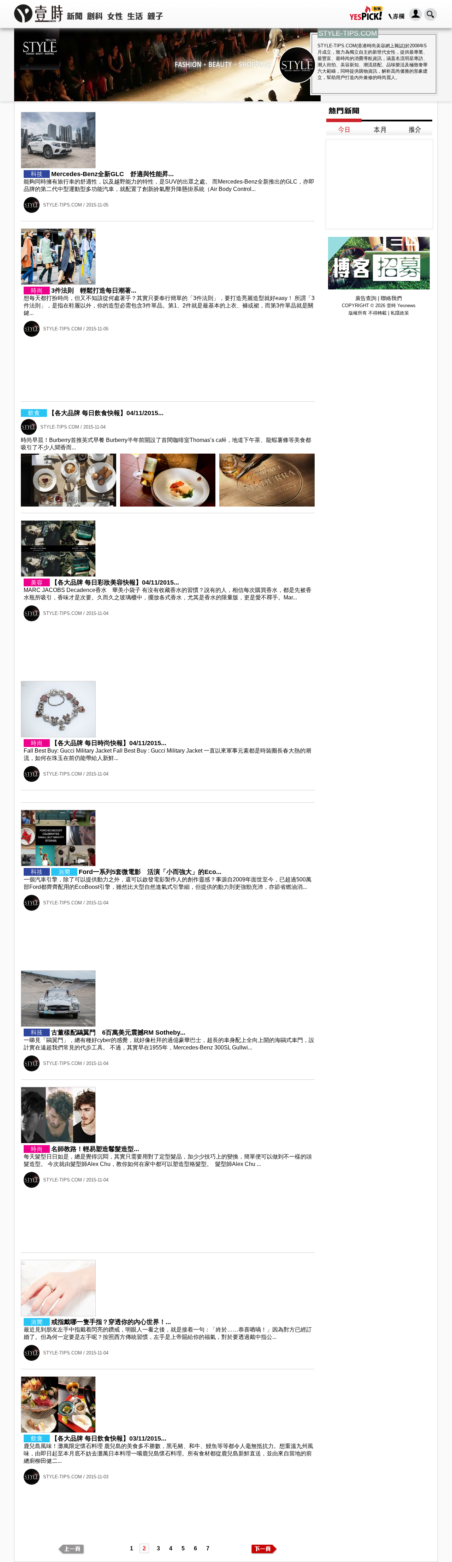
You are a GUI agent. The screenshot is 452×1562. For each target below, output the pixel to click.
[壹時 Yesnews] (38, 25)
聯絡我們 (391, 298)
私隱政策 (400, 313)
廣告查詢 (365, 298)
